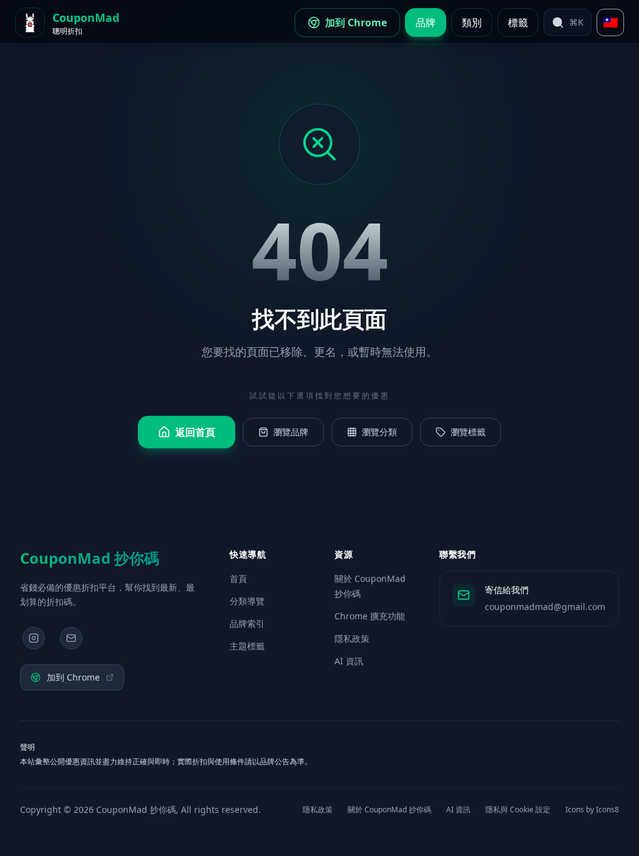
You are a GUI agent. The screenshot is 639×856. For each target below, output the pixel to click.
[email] (71, 638)
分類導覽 (247, 601)
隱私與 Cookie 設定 (517, 810)
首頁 (238, 578)
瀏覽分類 (379, 432)
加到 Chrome (73, 677)
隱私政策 (351, 638)
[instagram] (33, 638)
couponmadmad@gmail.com (545, 606)
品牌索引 (247, 623)
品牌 (426, 22)
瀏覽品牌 (290, 432)
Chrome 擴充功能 (369, 616)
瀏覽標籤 (468, 432)
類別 (472, 22)
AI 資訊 (348, 661)
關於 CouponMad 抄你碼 (389, 810)
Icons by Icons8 (592, 810)
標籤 (518, 22)
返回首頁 (195, 432)
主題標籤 (247, 646)
